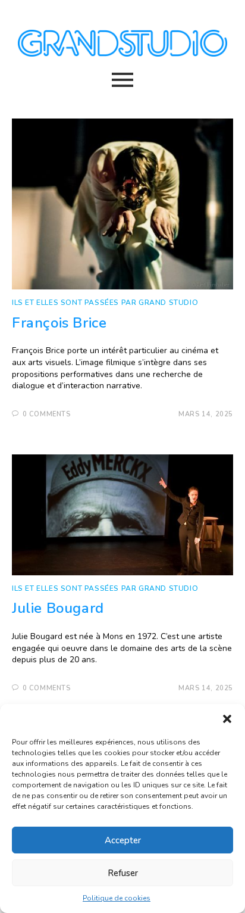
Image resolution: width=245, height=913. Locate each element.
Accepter (123, 840)
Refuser (123, 873)
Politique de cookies (116, 898)
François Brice (59, 322)
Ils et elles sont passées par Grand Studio (105, 302)
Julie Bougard (58, 608)
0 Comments (47, 414)
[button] (227, 719)
